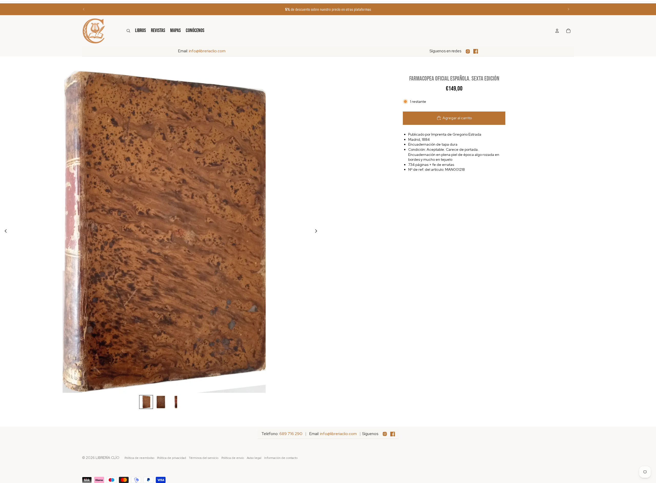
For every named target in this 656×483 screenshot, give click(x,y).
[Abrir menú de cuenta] (557, 30)
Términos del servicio (203, 458)
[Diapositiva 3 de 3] (175, 402)
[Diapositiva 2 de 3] (161, 402)
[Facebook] (475, 51)
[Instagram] (467, 51)
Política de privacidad (171, 458)
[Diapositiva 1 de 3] (146, 402)
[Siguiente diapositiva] (568, 9)
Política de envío (232, 458)
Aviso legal (254, 458)
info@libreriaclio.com (207, 51)
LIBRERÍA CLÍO (107, 457)
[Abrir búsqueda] (128, 30)
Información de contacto (281, 458)
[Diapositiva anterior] (83, 9)
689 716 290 (290, 433)
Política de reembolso (139, 458)
